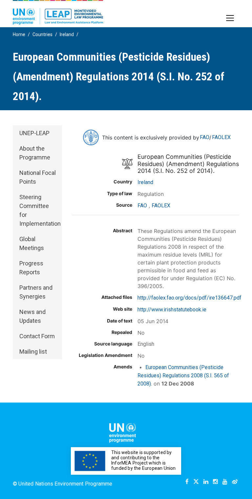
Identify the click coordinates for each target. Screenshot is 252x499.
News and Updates (32, 316)
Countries (42, 34)
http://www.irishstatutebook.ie (171, 309)
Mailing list (33, 351)
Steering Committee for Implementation (40, 210)
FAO (204, 137)
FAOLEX (221, 137)
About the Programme (34, 153)
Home (19, 34)
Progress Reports (31, 268)
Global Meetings (31, 243)
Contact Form (37, 336)
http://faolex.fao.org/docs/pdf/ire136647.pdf (189, 298)
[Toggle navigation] (230, 18)
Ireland (67, 34)
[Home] (58, 12)
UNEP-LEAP (34, 133)
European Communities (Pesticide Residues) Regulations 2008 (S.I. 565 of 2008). (183, 375)
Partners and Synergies (35, 292)
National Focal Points (37, 177)
